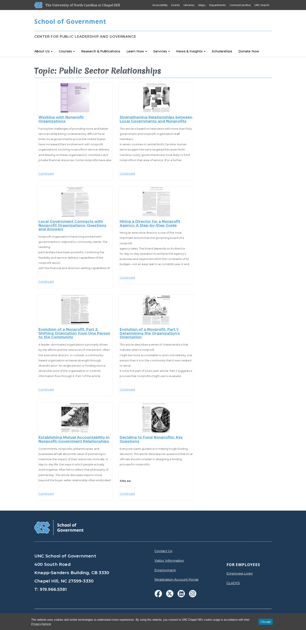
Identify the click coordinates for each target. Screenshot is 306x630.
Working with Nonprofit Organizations (61, 119)
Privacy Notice (41, 623)
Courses (66, 51)
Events (175, 5)
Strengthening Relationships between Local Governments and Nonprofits (156, 119)
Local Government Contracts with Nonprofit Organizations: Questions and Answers (72, 225)
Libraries (189, 5)
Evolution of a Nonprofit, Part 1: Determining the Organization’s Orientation (150, 333)
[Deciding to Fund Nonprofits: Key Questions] (156, 417)
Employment (165, 570)
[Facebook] (158, 593)
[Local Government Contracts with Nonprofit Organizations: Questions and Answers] (75, 202)
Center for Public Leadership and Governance (85, 37)
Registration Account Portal (176, 579)
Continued (46, 173)
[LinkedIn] (181, 593)
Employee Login (239, 573)
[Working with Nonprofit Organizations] (75, 97)
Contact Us (163, 551)
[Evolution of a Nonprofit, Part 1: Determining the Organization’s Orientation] (156, 309)
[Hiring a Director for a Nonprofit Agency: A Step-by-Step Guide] (156, 202)
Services (160, 51)
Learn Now (135, 51)
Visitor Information (169, 560)
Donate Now (248, 51)
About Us (42, 51)
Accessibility (160, 5)
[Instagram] (192, 593)
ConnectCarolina (240, 5)
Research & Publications (100, 51)
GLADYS (233, 583)
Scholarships (222, 51)
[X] (169, 593)
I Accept (266, 621)
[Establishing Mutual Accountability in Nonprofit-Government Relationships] (75, 417)
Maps (201, 5)
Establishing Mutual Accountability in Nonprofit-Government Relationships (74, 439)
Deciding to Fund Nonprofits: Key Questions (151, 439)
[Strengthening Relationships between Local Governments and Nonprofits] (156, 97)
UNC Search (261, 5)
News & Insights (189, 51)
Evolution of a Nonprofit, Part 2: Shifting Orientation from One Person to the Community (74, 333)
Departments (217, 5)
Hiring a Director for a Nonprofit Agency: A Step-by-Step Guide (150, 223)
